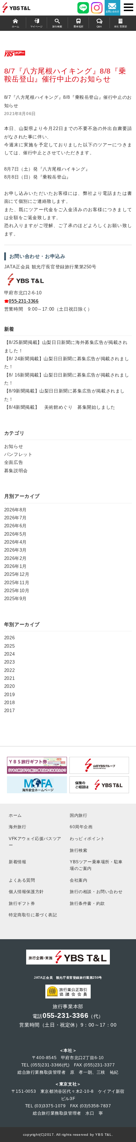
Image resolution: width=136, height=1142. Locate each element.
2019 (9, 694)
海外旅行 (17, 826)
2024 (9, 654)
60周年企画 (81, 826)
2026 (9, 637)
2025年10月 (17, 590)
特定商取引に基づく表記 (33, 914)
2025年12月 (17, 574)
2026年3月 (15, 550)
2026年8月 (15, 509)
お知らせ (13, 446)
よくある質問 (22, 880)
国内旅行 (78, 815)
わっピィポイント (87, 838)
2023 (9, 662)
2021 (9, 678)
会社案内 (78, 880)
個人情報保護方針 (26, 891)
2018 (9, 702)
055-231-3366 (23, 301)
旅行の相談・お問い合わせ (96, 891)
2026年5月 (15, 534)
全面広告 (13, 462)
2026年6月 (15, 525)
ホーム (15, 26)
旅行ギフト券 (22, 903)
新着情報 (17, 861)
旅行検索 (57, 26)
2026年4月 (15, 542)
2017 (9, 710)
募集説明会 (16, 470)
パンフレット (18, 454)
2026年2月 (15, 558)
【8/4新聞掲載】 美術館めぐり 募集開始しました (59, 407)
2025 (9, 646)
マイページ (36, 26)
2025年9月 (15, 598)
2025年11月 (17, 582)
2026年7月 (15, 517)
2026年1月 (15, 566)
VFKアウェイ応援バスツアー (35, 841)
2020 (9, 686)
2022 (9, 670)
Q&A (99, 26)
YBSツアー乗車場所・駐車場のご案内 (96, 865)
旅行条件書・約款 (87, 903)
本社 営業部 (120, 26)
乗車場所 (78, 26)
